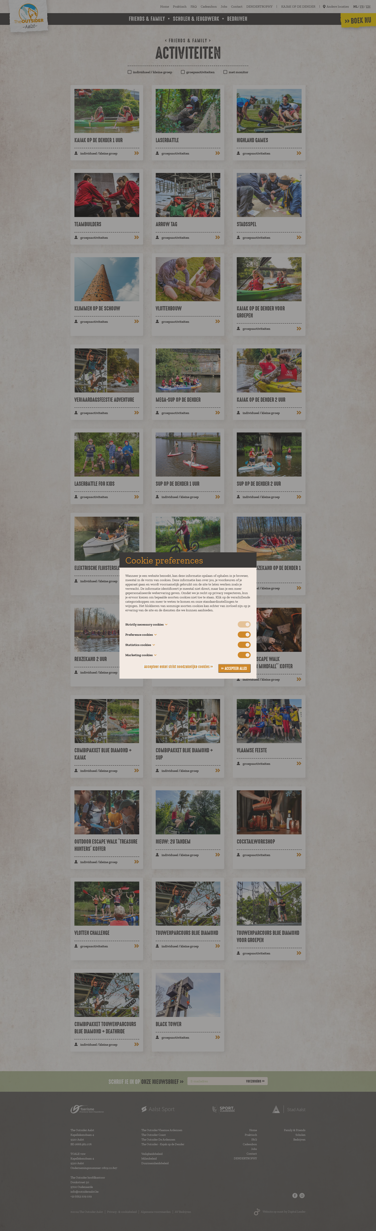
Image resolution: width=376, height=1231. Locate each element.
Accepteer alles (236, 668)
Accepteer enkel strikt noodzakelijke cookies (177, 667)
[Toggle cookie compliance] (244, 634)
